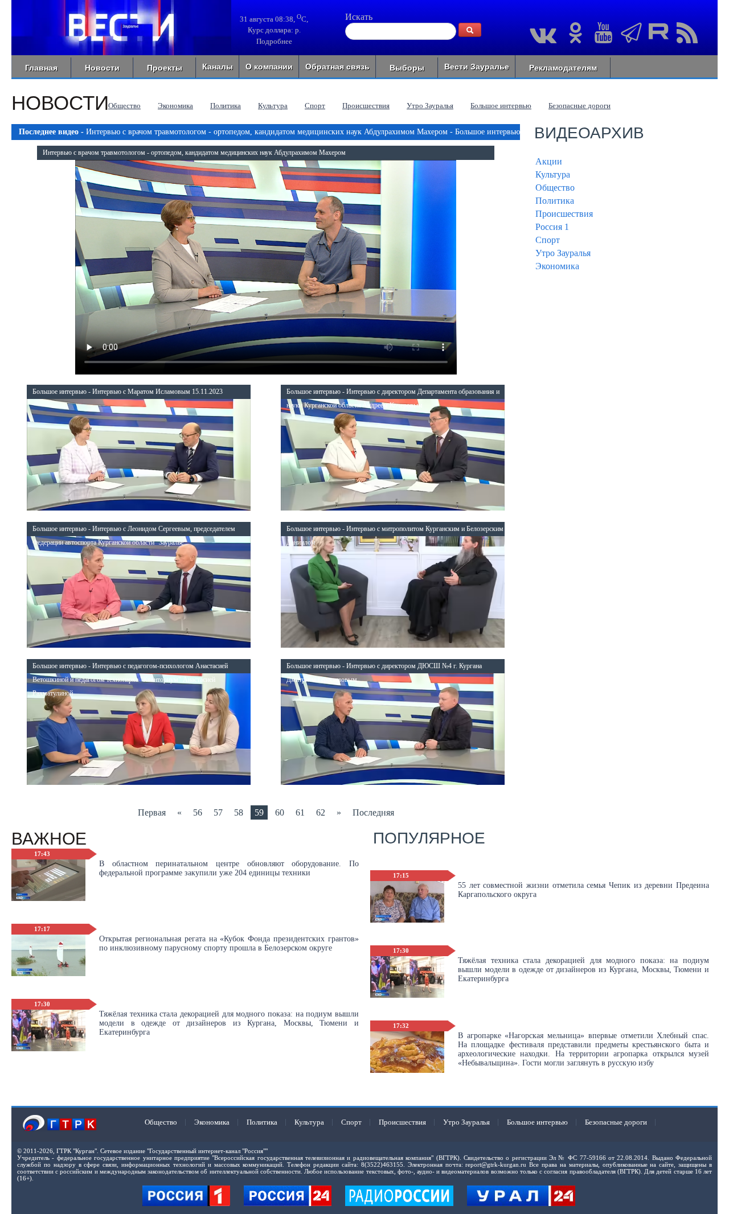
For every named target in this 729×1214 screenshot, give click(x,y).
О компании (269, 66)
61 (300, 812)
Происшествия (366, 105)
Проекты (164, 67)
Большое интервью (500, 105)
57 (218, 812)
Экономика (175, 105)
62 (320, 812)
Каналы (217, 66)
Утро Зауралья (430, 105)
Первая (152, 812)
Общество (124, 105)
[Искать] (469, 30)
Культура (273, 105)
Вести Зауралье (476, 66)
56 (197, 812)
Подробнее (274, 42)
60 (279, 812)
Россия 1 (552, 227)
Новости (102, 67)
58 (238, 812)
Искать (358, 17)
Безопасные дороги (579, 105)
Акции (548, 161)
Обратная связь (337, 66)
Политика (225, 105)
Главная (41, 67)
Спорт (315, 105)
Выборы (407, 67)
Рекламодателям (563, 67)
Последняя (373, 812)
